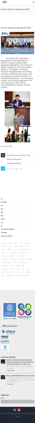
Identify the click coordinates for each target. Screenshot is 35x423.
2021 (28, 269)
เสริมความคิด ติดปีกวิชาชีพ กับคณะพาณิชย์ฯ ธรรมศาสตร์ (20, 376)
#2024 (3, 243)
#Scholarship (5, 253)
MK (2, 215)
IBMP (18, 272)
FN (2, 205)
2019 (18, 269)
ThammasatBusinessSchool (14, 163)
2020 (23, 269)
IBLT (2, 209)
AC (2, 198)
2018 (12, 269)
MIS (2, 212)
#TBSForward (14, 253)
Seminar (9, 159)
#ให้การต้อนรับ (5, 269)
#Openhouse (22, 249)
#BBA (15, 243)
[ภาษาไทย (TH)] (1, 398)
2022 (3, 272)
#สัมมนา (24, 155)
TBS (13, 159)
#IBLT (16, 246)
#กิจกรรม (4, 256)
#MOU (3, 249)
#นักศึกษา (22, 259)
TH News (4, 232)
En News (4, 202)
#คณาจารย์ (12, 256)
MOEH (3, 219)
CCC (13, 272)
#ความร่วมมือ (20, 256)
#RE (29, 249)
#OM (12, 155)
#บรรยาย (30, 259)
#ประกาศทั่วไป (22, 262)
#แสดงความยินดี (20, 265)
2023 (28, 155)
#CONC (26, 243)
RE (1, 226)
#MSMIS (10, 249)
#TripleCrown (23, 253)
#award (9, 243)
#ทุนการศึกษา (5, 259)
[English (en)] (4, 398)
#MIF (27, 246)
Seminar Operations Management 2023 (16, 27)
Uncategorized (6, 236)
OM (2, 222)
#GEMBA (10, 246)
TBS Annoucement (8, 229)
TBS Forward (17, 159)
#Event (9, 155)
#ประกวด (14, 262)
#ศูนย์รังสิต (4, 265)
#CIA (20, 243)
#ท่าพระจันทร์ (17, 155)
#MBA (21, 246)
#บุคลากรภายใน (6, 262)
